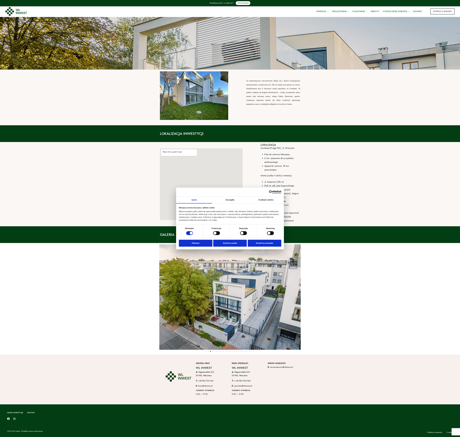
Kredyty (375, 11)
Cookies (450, 432)
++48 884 (238, 380)
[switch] (216, 233)
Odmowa (195, 243)
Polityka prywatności (434, 432)
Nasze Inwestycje (15, 412)
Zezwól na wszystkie (264, 243)
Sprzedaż (321, 11)
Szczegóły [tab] (230, 200)
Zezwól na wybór (230, 243)
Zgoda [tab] (194, 200)
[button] (162, 297)
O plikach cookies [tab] (265, 200)
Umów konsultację (243, 3)
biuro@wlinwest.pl (205, 386)
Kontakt (417, 11)
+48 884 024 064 (205, 380)
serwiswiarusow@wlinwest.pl (281, 367)
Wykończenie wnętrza (395, 11)
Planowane (359, 11)
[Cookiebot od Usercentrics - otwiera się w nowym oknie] (270, 192)
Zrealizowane (339, 11)
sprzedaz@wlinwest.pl (243, 386)
